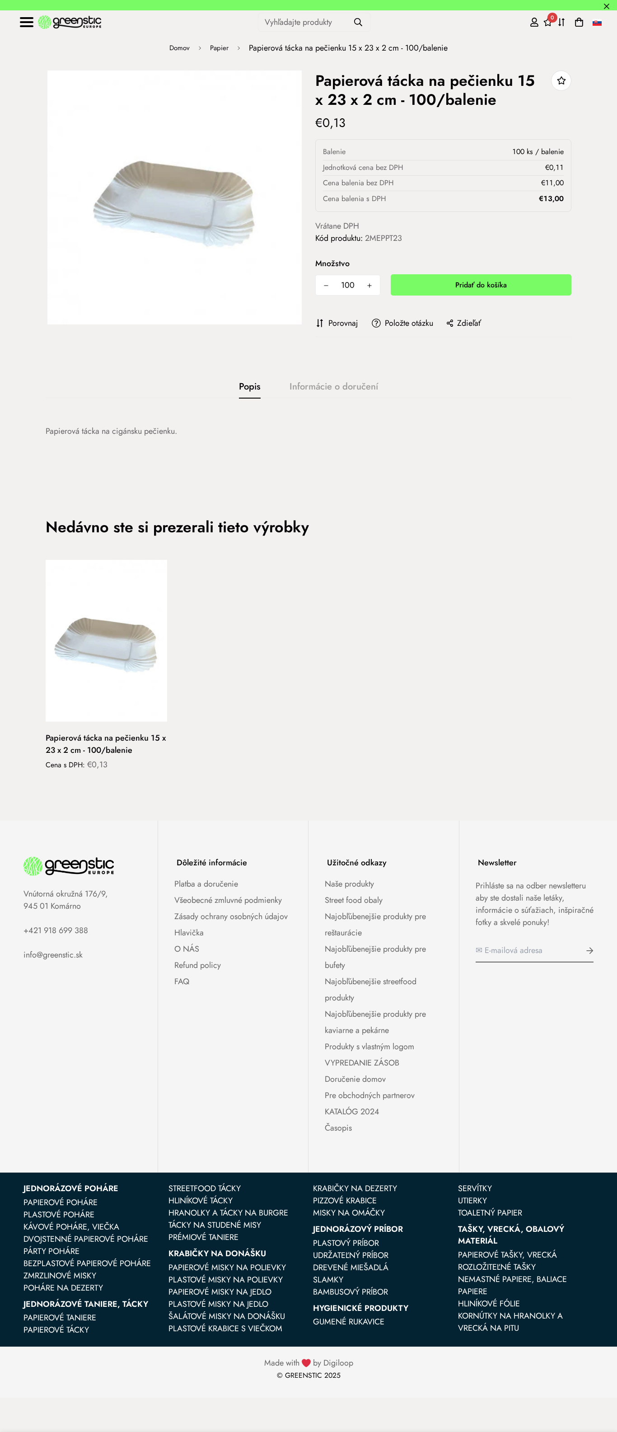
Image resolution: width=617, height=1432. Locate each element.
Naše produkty (349, 884)
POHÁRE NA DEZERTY (63, 1288)
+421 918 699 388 (55, 930)
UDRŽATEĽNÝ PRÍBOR (350, 1255)
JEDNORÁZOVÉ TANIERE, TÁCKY (85, 1304)
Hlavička (189, 933)
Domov (179, 48)
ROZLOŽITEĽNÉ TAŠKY (497, 1267)
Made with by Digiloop (308, 1363)
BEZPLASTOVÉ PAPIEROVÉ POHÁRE (87, 1263)
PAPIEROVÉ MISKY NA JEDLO (219, 1292)
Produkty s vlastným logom (369, 1046)
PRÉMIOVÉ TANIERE (203, 1237)
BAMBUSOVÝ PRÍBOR (350, 1292)
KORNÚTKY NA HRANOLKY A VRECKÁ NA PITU (510, 1322)
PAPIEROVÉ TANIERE (59, 1318)
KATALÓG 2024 (352, 1111)
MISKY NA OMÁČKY (349, 1213)
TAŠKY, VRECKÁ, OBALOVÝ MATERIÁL (511, 1235)
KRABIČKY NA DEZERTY (355, 1188)
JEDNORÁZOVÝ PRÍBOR (358, 1229)
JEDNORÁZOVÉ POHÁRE (70, 1188)
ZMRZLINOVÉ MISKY (59, 1276)
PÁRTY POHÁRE (51, 1251)
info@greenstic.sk (53, 955)
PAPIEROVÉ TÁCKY (56, 1330)
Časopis (338, 1128)
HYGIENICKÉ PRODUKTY (360, 1308)
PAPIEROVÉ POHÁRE (60, 1202)
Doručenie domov (355, 1079)
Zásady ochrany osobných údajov (231, 916)
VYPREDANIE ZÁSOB (362, 1063)
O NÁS (186, 949)
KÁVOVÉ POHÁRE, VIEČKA (71, 1227)
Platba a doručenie (206, 884)
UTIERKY (472, 1201)
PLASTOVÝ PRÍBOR (346, 1243)
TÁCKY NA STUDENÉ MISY (214, 1225)
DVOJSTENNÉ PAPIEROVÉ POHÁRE (85, 1239)
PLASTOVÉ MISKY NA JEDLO (218, 1304)
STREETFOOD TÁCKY (204, 1188)
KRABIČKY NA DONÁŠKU (217, 1253)
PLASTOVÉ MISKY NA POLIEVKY (225, 1280)
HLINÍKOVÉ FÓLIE (489, 1304)
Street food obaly (354, 900)
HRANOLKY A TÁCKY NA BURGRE (228, 1213)
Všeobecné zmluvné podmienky (228, 900)
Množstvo (332, 263)
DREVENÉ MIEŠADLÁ (350, 1267)
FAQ (181, 981)
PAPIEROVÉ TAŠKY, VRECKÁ (507, 1255)
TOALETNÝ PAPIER (490, 1213)
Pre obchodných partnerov (370, 1095)
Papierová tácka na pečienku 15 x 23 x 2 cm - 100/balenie (106, 744)
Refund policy (197, 965)
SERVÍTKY (475, 1188)
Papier (219, 48)
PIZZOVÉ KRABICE (345, 1201)
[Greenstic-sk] (69, 22)
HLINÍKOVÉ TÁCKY (200, 1201)
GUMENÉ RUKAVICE (348, 1322)
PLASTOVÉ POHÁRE (58, 1215)
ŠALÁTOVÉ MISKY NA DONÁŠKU (226, 1316)
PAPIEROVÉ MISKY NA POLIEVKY (227, 1267)
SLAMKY (328, 1280)
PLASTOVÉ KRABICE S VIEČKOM (225, 1328)
